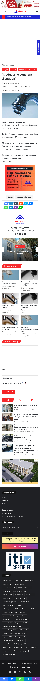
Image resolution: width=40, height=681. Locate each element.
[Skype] (25, 203)
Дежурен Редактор (10, 83)
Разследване (9, 640)
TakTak (4, 504)
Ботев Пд (7, 584)
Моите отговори (21, 619)
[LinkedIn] (10, 203)
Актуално (20, 246)
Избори (20, 605)
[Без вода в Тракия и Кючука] (10, 298)
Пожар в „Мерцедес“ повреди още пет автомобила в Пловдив (23, 437)
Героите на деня (20, 591)
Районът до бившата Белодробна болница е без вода (29, 284)
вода (11, 197)
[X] (20, 234)
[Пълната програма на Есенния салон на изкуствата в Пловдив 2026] (7, 427)
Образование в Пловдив (12, 626)
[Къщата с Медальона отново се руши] (7, 408)
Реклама (5, 500)
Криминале (8, 616)
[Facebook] (5, 203)
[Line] (20, 207)
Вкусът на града (24, 587)
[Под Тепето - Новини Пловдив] (20, 11)
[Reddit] (20, 203)
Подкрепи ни (6, 513)
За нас (4, 497)
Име (3, 369)
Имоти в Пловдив (10, 612)
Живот (13, 70)
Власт (6, 591)
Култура (21, 616)
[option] (20, 249)
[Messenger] (30, 203)
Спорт (20, 640)
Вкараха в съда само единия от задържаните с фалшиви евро (20, 252)
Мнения (7, 619)
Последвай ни (21, 546)
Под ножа (8, 637)
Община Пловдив (10, 630)
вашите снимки (9, 654)
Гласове (7, 594)
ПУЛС (23, 630)
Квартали (23, 70)
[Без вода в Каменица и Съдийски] (29, 298)
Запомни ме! (7, 378)
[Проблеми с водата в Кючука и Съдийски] (10, 275)
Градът (12, 65)
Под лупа (7, 633)
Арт (19, 580)
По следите (20, 637)
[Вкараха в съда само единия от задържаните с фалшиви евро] (7, 417)
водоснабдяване (25, 197)
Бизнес (29, 580)
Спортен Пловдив (10, 644)
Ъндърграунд (23, 651)
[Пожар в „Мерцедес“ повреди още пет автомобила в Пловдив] (7, 438)
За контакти (6, 507)
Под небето (20, 633)
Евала (30, 594)
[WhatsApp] (5, 207)
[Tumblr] (15, 203)
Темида (7, 647)
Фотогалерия (31, 647)
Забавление (19, 598)
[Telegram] (10, 207)
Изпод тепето (28, 609)
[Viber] (15, 207)
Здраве (24, 602)
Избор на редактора (11, 609)
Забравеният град (10, 602)
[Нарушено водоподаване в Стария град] (29, 320)
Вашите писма (9, 587)
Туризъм (18, 647)
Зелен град (8, 605)
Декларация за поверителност (13, 516)
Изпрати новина (7, 510)
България (19, 584)
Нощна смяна (21, 623)
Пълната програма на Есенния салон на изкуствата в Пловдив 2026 (26, 427)
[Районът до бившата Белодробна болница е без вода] (29, 275)
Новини (32, 70)
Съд (23, 644)
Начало (5, 65)
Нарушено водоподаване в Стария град (29, 329)
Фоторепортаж (9, 651)
